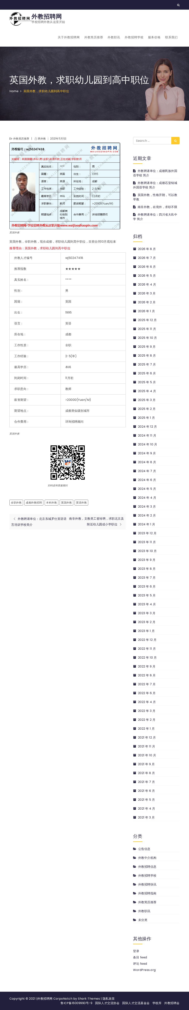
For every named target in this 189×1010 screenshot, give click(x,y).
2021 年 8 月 (146, 773)
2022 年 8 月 (147, 675)
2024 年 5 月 (147, 489)
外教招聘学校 (134, 37)
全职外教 (16, 502)
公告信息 (144, 849)
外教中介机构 (147, 858)
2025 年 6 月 (147, 373)
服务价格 (154, 37)
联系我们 (171, 37)
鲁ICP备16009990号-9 (76, 1003)
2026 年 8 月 (147, 249)
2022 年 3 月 (147, 711)
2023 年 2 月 (147, 622)
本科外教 (51, 502)
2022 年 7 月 (147, 684)
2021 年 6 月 (146, 791)
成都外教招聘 (34, 502)
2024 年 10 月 (147, 444)
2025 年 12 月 (147, 320)
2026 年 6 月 (147, 267)
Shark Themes (89, 998)
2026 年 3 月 (147, 293)
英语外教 (81, 502)
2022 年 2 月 (147, 720)
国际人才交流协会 (107, 1003)
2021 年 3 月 (146, 817)
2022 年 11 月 (147, 649)
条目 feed (140, 957)
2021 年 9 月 (146, 764)
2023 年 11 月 (147, 542)
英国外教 (66, 502)
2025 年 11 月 (147, 329)
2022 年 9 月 (147, 666)
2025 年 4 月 (147, 391)
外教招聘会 (172, 1003)
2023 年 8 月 (147, 569)
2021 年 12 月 (147, 737)
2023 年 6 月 (147, 586)
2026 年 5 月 (147, 276)
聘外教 (42, 138)
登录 (136, 951)
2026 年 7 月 (147, 258)
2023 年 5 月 (147, 595)
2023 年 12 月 (147, 533)
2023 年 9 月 (147, 560)
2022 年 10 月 (147, 657)
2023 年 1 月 (146, 631)
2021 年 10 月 (147, 755)
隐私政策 (109, 998)
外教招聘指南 (147, 893)
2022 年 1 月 (146, 729)
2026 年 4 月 (147, 284)
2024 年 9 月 (147, 453)
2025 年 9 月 (147, 347)
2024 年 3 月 (147, 506)
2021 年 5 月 (146, 800)
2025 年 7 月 (147, 364)
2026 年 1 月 (146, 311)
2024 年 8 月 (147, 462)
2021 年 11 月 (146, 746)
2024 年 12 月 (147, 427)
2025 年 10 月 (147, 338)
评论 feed (140, 964)
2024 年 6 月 (147, 480)
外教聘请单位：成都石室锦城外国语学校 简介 (155, 185)
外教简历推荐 (93, 37)
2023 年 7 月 (147, 578)
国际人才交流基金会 (136, 1003)
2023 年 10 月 (147, 551)
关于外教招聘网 (69, 37)
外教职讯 (114, 37)
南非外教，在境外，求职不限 (157, 207)
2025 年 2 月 (147, 409)
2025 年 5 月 (147, 382)
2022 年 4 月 (147, 702)
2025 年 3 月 (147, 400)
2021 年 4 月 (146, 808)
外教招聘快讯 (147, 884)
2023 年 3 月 (147, 613)
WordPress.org (144, 970)
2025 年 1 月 (146, 418)
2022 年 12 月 (147, 640)
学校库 (157, 1003)
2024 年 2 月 (147, 515)
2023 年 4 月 (147, 604)
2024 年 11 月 (147, 435)
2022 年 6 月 (147, 693)
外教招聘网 (47, 16)
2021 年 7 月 (146, 782)
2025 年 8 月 (147, 355)
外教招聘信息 (147, 867)
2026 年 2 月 (147, 302)
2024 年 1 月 (146, 524)
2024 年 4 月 (147, 498)
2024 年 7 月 (147, 471)
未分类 (142, 920)
